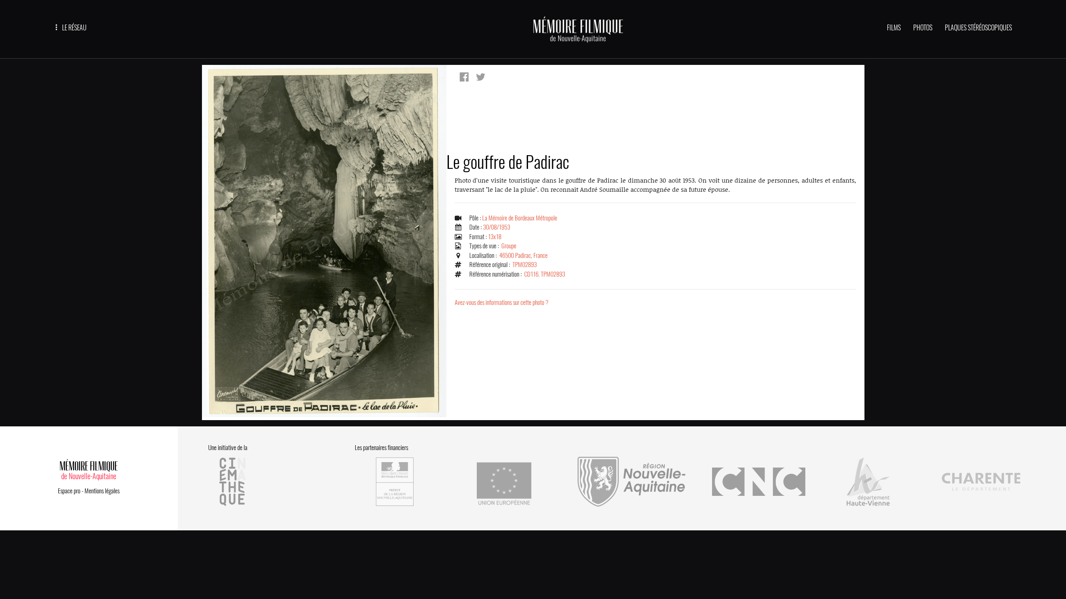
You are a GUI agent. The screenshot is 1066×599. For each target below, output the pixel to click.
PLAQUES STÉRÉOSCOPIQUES (978, 27)
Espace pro (69, 491)
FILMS (894, 27)
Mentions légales (102, 491)
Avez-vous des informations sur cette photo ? (501, 302)
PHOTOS (922, 27)
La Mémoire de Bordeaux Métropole (519, 218)
